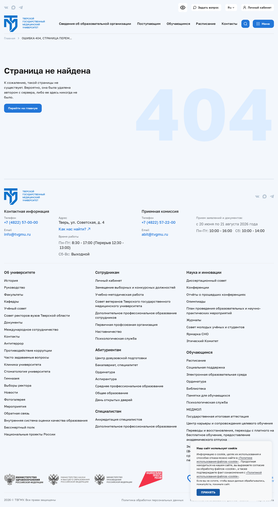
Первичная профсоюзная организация (126, 325)
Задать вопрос (208, 7)
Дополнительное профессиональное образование (136, 426)
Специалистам (108, 411)
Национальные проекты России (29, 434)
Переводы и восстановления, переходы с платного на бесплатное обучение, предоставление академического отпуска (230, 435)
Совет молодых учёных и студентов (215, 327)
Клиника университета (22, 364)
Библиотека (196, 388)
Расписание (206, 24)
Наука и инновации (203, 272)
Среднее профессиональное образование (129, 386)
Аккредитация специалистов (118, 419)
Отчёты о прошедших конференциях (216, 294)
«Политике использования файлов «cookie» (224, 459)
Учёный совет (15, 308)
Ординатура (105, 372)
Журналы (193, 320)
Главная (9, 38)
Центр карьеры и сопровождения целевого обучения (229, 423)
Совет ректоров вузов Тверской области (37, 315)
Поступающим (149, 24)
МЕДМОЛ (193, 409)
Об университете (19, 272)
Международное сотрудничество (31, 329)
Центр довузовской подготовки (121, 358)
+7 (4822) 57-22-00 (158, 222)
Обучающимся (178, 24)
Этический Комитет (202, 341)
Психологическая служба (116, 338)
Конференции (197, 287)
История (11, 280)
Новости (11, 392)
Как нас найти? (72, 229)
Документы (13, 322)
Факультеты (13, 294)
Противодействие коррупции (28, 350)
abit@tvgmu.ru (155, 234)
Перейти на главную (23, 108)
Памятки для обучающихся (208, 395)
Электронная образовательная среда (216, 374)
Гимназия (11, 378)
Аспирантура (106, 379)
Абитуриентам (108, 350)
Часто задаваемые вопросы (26, 357)
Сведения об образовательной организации (95, 24)
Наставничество (108, 331)
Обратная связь (16, 413)
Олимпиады (196, 301)
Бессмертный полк (19, 427)
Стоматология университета (27, 371)
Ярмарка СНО (197, 334)
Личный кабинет (259, 7)
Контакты (229, 24)
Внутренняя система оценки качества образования (46, 420)
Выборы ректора (17, 385)
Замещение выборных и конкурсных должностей (135, 287)
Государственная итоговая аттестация (217, 416)
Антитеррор (14, 343)
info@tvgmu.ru (17, 234)
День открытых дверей (113, 400)
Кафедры (11, 301)
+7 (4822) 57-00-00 (21, 222)
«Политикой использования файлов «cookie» (229, 474)
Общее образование (111, 393)
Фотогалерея (14, 399)
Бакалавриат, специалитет (116, 365)
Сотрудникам (107, 272)
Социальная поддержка (205, 367)
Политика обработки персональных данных (152, 500)
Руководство (14, 287)
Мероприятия (15, 406)
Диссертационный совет (206, 280)
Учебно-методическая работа (119, 294)
